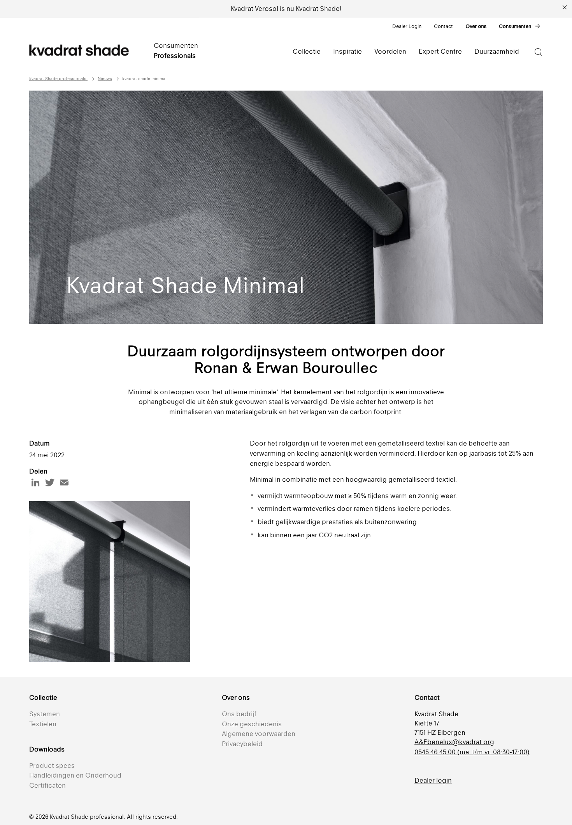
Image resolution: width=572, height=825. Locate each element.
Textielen (42, 724)
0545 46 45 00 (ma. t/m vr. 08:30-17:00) (472, 752)
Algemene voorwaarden (258, 734)
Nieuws (105, 78)
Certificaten (47, 785)
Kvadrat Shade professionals (58, 78)
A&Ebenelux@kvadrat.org (454, 742)
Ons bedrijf (239, 714)
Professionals (175, 55)
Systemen (44, 714)
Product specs (52, 765)
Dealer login (433, 780)
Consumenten (515, 26)
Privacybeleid (242, 744)
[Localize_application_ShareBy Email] (64, 482)
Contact (443, 26)
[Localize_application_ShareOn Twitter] (50, 482)
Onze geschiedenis (252, 724)
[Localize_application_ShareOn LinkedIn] (35, 482)
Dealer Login (406, 26)
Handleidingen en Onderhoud (75, 775)
